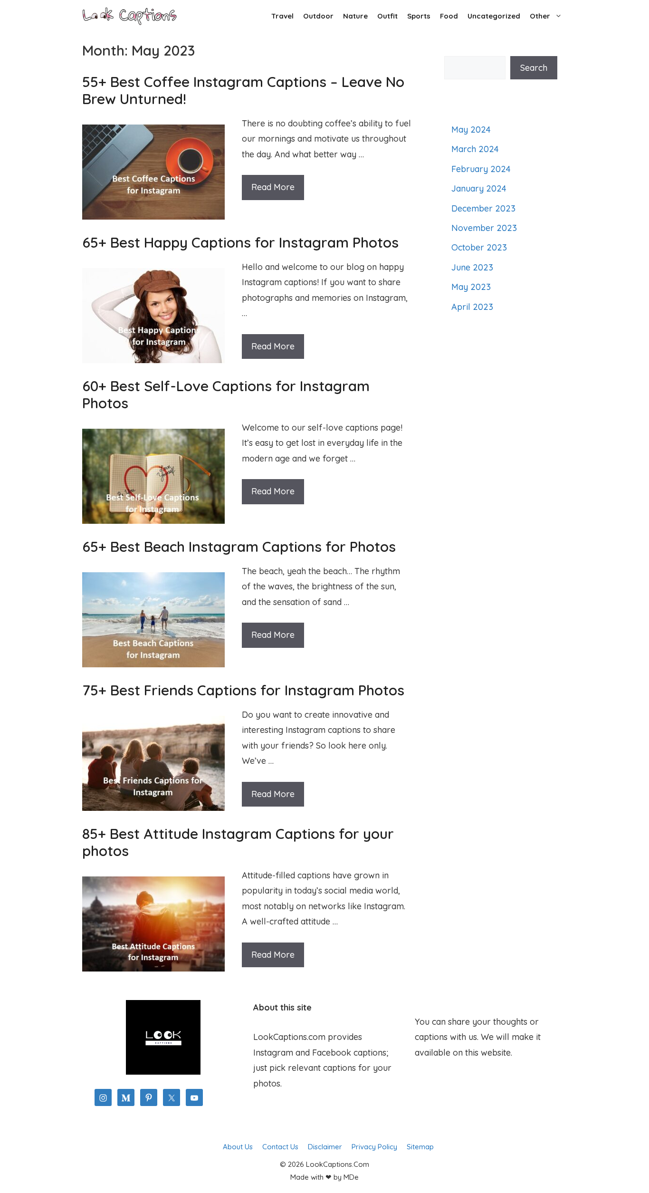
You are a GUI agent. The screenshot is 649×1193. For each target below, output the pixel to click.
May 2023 (471, 286)
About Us (238, 1146)
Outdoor (318, 15)
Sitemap (420, 1146)
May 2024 (471, 129)
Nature (355, 15)
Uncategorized (494, 15)
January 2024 (478, 188)
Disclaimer (325, 1146)
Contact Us (280, 1146)
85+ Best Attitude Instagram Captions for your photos (238, 842)
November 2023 (484, 227)
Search (533, 67)
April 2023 (472, 306)
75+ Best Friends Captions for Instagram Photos (243, 690)
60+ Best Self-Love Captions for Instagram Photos (226, 394)
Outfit (387, 15)
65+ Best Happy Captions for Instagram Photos (240, 242)
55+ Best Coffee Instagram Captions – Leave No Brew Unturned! (243, 90)
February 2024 (481, 169)
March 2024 (475, 149)
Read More (273, 187)
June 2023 (472, 267)
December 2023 (483, 208)
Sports (418, 15)
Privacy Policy (374, 1146)
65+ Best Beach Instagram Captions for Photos (239, 547)
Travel (282, 15)
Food (449, 15)
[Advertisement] (500, 500)
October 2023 (479, 247)
